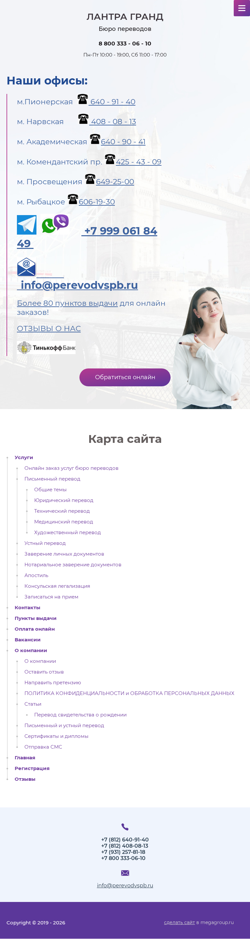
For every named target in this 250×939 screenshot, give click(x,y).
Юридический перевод (63, 500)
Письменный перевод (52, 479)
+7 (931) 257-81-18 (123, 852)
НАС (71, 328)
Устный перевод (45, 543)
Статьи (32, 704)
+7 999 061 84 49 (87, 237)
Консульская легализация (57, 586)
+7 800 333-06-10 (123, 858)
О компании (31, 650)
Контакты (27, 608)
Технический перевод (62, 511)
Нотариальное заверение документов (72, 565)
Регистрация (32, 768)
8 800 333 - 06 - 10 (125, 43)
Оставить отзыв (44, 672)
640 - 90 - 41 (123, 141)
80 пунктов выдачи (80, 303)
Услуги (24, 457)
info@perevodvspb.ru (125, 885)
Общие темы (50, 490)
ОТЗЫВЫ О (39, 328)
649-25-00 (115, 181)
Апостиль (36, 575)
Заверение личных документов (64, 554)
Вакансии (28, 640)
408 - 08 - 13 (112, 121)
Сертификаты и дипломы (56, 736)
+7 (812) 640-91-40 (125, 840)
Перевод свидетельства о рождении (80, 715)
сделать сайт (179, 922)
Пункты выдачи (36, 618)
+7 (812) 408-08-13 (124, 846)
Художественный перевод (67, 532)
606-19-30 (97, 201)
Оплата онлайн (35, 629)
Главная (25, 758)
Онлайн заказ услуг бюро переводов (71, 468)
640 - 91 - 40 (112, 101)
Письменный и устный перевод (64, 725)
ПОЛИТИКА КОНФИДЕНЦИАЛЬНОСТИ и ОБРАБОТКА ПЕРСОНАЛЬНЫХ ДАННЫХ (129, 693)
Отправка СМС (43, 747)
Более (30, 303)
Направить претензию (52, 683)
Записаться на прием (51, 597)
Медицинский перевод (63, 522)
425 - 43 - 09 (138, 161)
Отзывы (25, 779)
